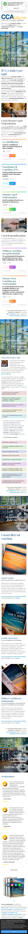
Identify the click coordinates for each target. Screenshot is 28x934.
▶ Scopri (6, 155)
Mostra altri (14, 870)
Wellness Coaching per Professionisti (11, 699)
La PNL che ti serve (9, 638)
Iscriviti (12, 155)
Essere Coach (7, 578)
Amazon (18, 598)
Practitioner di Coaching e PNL (9, 912)
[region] (14, 888)
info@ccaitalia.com (11, 314)
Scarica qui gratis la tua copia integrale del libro (13, 596)
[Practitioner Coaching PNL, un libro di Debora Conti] (14, 887)
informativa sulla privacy (6, 929)
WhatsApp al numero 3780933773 (18, 315)
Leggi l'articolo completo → (11, 437)
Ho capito (14, 931)
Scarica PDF (16, 8)
